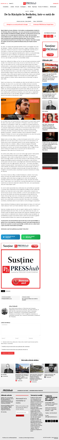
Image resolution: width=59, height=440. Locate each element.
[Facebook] (45, 36)
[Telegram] (51, 421)
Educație (8, 291)
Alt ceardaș (45, 111)
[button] (11, 3)
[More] (55, 36)
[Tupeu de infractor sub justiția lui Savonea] (51, 368)
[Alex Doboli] (4, 311)
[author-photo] (2, 376)
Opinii (32, 11)
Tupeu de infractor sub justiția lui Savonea (49, 375)
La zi (27, 11)
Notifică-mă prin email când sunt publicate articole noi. (15, 349)
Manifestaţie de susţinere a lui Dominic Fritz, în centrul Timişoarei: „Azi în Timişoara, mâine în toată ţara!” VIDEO (22, 377)
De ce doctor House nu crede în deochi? (29, 299)
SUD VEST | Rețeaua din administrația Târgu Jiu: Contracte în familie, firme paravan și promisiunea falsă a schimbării (49, 127)
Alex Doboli (28, 21)
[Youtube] (57, 421)
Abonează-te (46, 168)
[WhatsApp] (51, 36)
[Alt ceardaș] (50, 105)
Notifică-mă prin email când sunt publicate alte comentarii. (16, 346)
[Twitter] (48, 36)
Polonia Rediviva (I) (7, 298)
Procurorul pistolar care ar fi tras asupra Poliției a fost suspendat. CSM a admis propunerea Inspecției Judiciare (50, 96)
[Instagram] (49, 421)
